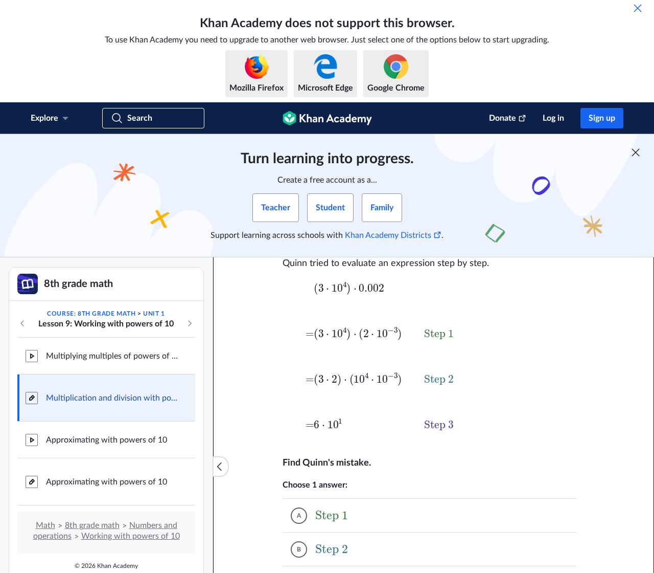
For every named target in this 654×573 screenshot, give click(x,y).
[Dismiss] (637, 8)
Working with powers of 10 (130, 536)
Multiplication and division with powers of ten (112, 398)
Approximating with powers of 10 (106, 440)
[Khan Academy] (327, 118)
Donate (502, 118)
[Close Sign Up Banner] (635, 152)
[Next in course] (189, 323)
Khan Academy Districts (388, 235)
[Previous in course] (22, 323)
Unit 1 (154, 314)
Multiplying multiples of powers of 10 (112, 356)
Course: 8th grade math (91, 314)
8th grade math (92, 525)
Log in (553, 118)
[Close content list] (221, 466)
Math (45, 525)
